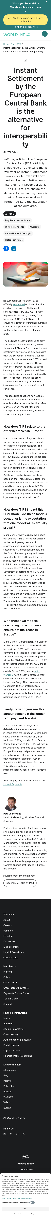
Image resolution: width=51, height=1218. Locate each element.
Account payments (13, 1029)
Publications (9, 1086)
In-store (7, 971)
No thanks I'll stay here (25, 26)
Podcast (7, 1091)
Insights (7, 1080)
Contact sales (10, 957)
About (6, 920)
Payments (34, 227)
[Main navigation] (45, 34)
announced (19, 304)
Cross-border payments (16, 988)
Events (7, 1107)
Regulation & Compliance (17, 220)
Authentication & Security (17, 1039)
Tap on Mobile (11, 998)
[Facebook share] (6, 248)
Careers (7, 925)
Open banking (10, 1034)
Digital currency (11, 1050)
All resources (10, 1070)
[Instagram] (24, 1134)
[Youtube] (17, 1134)
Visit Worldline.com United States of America (25, 20)
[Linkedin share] (13, 248)
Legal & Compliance (13, 952)
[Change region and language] (26, 1118)
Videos (6, 1102)
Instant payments (14, 240)
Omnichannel (10, 982)
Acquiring (8, 1023)
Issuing (6, 1018)
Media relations (11, 947)
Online (6, 977)
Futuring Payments (14, 227)
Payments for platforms (16, 993)
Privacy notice (25, 1163)
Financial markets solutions (17, 1056)
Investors (8, 936)
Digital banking (11, 1045)
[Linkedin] (4, 1134)
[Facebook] (11, 1134)
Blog (5, 1075)
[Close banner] (48, 3)
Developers (9, 941)
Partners (8, 930)
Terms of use (25, 1169)
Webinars (8, 1097)
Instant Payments (12, 784)
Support (7, 1004)
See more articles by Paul (20, 883)
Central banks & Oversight (18, 233)
